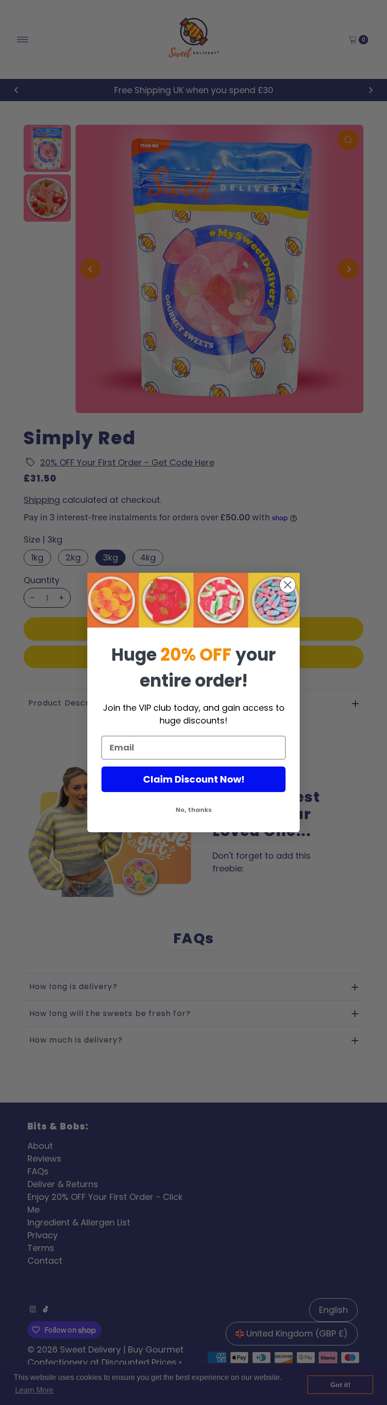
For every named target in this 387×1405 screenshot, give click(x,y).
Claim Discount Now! (193, 779)
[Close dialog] (287, 585)
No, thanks (194, 809)
